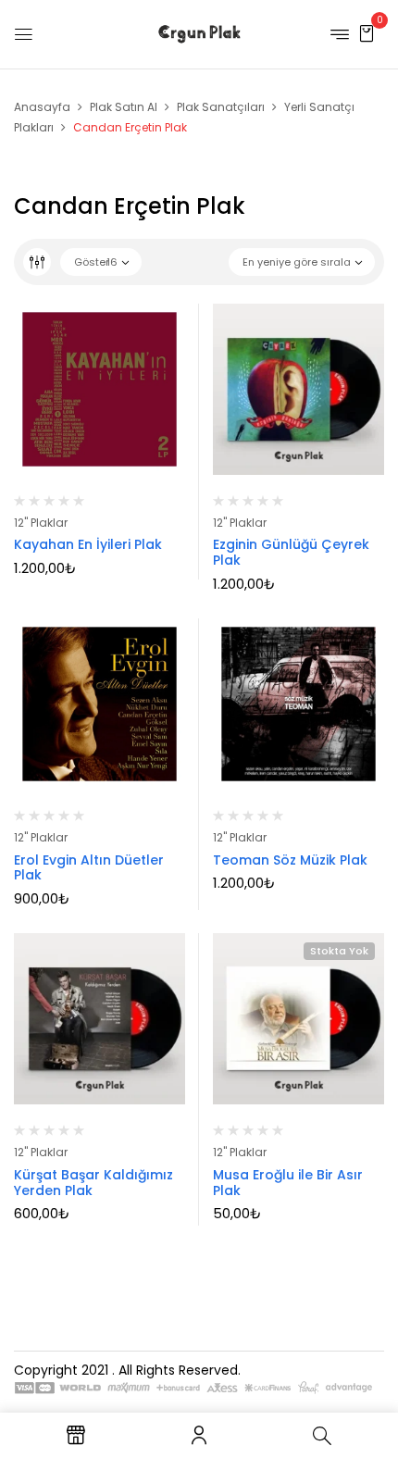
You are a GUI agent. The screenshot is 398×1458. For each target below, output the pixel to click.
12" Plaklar (41, 522)
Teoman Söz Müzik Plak (290, 860)
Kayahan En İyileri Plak (88, 544)
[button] (366, 33)
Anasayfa (42, 107)
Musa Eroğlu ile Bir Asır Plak (288, 1182)
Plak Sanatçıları (221, 107)
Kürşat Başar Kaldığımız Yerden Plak (93, 1182)
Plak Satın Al (123, 107)
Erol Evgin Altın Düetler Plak (89, 868)
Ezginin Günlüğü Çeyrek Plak (291, 552)
